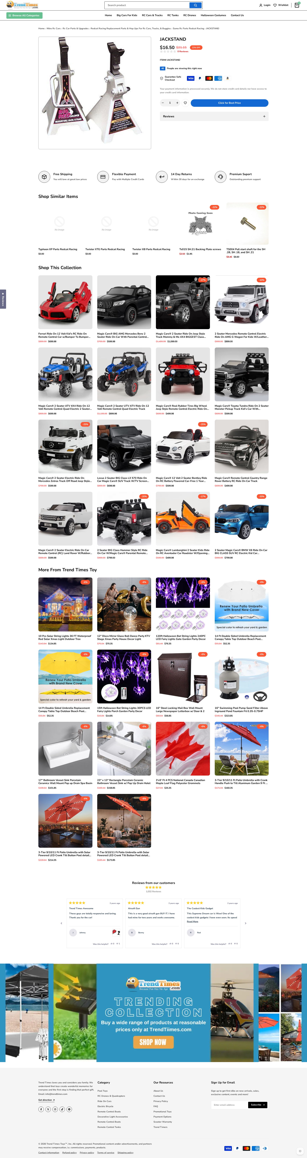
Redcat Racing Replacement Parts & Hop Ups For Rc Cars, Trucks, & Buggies (131, 28)
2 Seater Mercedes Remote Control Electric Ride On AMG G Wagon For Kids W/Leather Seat (241, 335)
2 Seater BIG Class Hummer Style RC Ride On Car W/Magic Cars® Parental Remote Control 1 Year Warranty (122, 552)
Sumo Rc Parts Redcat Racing (188, 28)
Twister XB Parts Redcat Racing (151, 249)
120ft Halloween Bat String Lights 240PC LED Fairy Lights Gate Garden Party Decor (181, 638)
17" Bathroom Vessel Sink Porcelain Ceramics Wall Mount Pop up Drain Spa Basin (65, 782)
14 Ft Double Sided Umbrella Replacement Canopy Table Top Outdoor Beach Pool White (240, 638)
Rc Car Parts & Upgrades (76, 28)
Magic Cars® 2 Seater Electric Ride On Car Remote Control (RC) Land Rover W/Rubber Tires (64, 552)
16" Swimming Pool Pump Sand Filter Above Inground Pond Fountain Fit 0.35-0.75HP (241, 710)
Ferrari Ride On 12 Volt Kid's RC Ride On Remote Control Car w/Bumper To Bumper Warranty (63, 335)
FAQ (156, 1106)
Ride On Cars (104, 1101)
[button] (174, 51)
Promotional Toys (163, 1111)
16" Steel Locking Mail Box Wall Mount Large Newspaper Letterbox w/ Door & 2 (180, 710)
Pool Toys (103, 1090)
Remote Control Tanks (109, 1127)
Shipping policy (125, 1152)
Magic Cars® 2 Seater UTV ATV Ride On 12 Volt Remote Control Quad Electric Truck (123, 407)
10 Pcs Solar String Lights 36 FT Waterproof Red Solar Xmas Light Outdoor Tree (64, 638)
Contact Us (159, 1096)
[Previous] (61, 923)
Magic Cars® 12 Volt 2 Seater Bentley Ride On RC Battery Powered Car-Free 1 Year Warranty (181, 480)
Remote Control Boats (109, 1111)
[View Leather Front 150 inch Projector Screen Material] (234, 932)
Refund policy (69, 1152)
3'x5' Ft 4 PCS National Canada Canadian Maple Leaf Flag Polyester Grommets (180, 782)
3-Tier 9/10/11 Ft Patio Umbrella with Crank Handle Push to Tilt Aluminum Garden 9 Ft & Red (241, 782)
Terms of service (105, 1152)
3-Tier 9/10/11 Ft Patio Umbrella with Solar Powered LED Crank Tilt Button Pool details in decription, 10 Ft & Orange (123, 854)
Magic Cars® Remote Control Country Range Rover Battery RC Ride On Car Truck (241, 480)
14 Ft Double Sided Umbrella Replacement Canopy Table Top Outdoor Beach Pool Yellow (64, 710)
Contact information (48, 1152)
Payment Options (162, 1116)
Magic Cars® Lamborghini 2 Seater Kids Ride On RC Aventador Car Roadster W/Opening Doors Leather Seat (182, 552)
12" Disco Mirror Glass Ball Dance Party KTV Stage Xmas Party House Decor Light (123, 638)
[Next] (245, 923)
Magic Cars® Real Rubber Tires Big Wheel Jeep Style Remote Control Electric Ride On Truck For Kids (181, 407)
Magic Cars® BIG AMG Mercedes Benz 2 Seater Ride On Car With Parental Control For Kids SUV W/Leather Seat (122, 335)
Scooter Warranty (163, 1121)
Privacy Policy (161, 1101)
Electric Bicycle (105, 1106)
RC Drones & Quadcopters (111, 1096)
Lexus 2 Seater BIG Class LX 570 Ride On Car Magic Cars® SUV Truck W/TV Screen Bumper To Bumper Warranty (122, 480)
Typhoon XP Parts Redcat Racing (57, 249)
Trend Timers (160, 1127)
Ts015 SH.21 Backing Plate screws (200, 249)
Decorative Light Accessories (113, 1116)
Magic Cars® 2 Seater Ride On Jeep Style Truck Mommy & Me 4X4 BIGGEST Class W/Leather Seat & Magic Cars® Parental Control (180, 335)
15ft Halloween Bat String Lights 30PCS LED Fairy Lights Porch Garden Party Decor (124, 710)
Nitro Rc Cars (54, 28)
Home (41, 28)
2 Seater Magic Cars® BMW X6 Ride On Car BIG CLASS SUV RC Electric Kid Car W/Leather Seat (241, 552)
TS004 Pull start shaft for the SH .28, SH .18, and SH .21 (245, 251)
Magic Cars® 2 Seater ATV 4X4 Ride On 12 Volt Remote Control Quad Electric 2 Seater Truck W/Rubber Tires (64, 407)
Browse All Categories (25, 15)
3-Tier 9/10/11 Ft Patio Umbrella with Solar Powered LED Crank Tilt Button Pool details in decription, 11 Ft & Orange (64, 854)
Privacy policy (87, 1152)
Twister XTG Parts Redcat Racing (105, 249)
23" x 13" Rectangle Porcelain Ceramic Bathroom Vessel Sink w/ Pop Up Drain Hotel (123, 782)
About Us (158, 1090)
